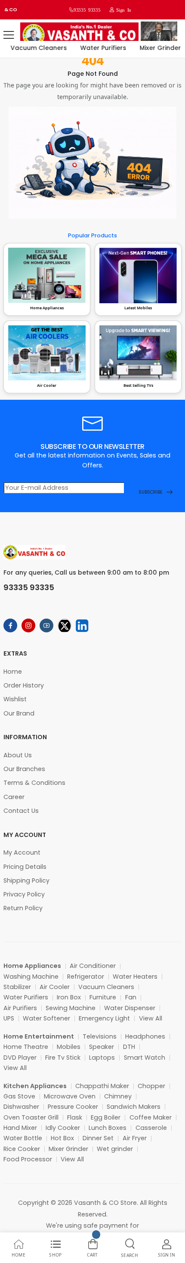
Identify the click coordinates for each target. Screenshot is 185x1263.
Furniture (102, 997)
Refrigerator (85, 977)
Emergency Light (104, 1018)
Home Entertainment (38, 1036)
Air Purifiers (20, 1008)
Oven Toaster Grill (31, 1117)
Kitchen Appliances (35, 1086)
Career (14, 797)
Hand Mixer (20, 1128)
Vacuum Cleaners (34, 48)
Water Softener (46, 1018)
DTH (129, 1047)
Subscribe (150, 492)
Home (12, 671)
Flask (74, 1117)
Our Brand (18, 713)
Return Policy (23, 908)
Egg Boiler (105, 1117)
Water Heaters (135, 977)
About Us (17, 755)
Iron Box (69, 997)
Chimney (118, 1096)
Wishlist (15, 699)
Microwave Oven (70, 1096)
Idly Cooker (63, 1128)
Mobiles (68, 1047)
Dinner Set (98, 1138)
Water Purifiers (99, 48)
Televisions (100, 1036)
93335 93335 (87, 9)
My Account (21, 852)
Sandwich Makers (133, 1107)
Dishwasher (21, 1107)
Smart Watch (144, 1058)
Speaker (101, 1047)
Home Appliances (32, 966)
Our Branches (24, 769)
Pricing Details (24, 866)
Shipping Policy (26, 880)
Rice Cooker (21, 1149)
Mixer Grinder (155, 48)
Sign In (122, 9)
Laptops (102, 1058)
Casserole (151, 1128)
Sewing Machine (71, 1008)
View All (150, 1018)
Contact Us (21, 810)
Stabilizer (17, 987)
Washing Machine (31, 977)
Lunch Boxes (107, 1128)
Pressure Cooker (73, 1107)
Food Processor (27, 1159)
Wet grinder (115, 1149)
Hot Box (62, 1138)
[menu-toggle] (8, 35)
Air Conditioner (93, 966)
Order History (23, 685)
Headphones (145, 1036)
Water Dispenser (129, 1008)
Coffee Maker (151, 1117)
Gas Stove (19, 1096)
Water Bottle (22, 1138)
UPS (8, 1018)
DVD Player (20, 1058)
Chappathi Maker (102, 1086)
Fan (130, 997)
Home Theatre (25, 1047)
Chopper (151, 1086)
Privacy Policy (24, 894)
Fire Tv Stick (62, 1058)
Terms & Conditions (34, 782)
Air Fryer (135, 1138)
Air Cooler (55, 987)
